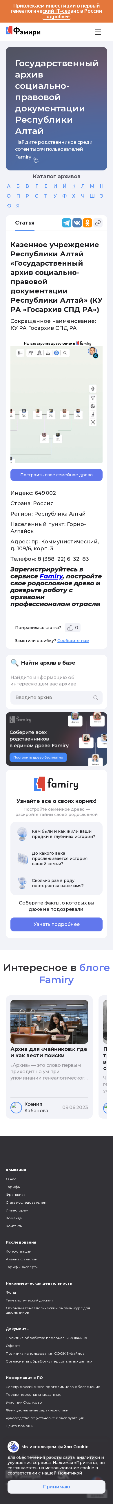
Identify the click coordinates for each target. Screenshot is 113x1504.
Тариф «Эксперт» (22, 1267)
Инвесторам (17, 1210)
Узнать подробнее (57, 924)
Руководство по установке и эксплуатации (45, 1418)
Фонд (11, 1292)
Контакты (14, 1226)
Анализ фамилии (21, 1259)
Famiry (51, 576)
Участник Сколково (24, 1402)
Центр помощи (20, 1426)
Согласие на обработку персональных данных (49, 1361)
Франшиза (15, 1194)
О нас (11, 1179)
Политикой (70, 1473)
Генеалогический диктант (29, 1300)
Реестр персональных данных (33, 1394)
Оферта (13, 1345)
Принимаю (56, 1487)
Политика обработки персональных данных (46, 1338)
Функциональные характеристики (37, 1410)
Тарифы (13, 1187)
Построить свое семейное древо (56, 474)
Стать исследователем (26, 1202)
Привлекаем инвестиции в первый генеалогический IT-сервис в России (56, 11)
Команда (14, 1218)
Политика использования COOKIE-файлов (45, 1353)
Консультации (18, 1251)
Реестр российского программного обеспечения (53, 1387)
